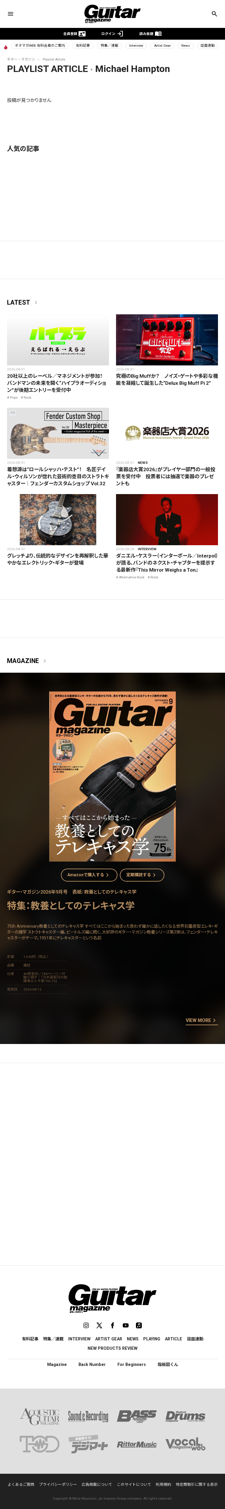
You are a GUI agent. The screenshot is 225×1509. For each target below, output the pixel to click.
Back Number (92, 1364)
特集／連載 (109, 45)
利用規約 (163, 1484)
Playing (151, 1339)
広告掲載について (97, 1484)
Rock (27, 397)
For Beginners (131, 1364)
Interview (136, 45)
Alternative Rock (131, 577)
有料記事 (83, 45)
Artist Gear (162, 45)
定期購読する (142, 875)
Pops (14, 397)
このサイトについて (134, 1484)
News (185, 45)
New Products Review (112, 1348)
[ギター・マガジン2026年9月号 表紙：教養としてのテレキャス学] (112, 858)
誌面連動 (208, 45)
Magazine (27, 661)
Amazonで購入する (89, 875)
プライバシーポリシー (58, 1484)
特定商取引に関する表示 (197, 1484)
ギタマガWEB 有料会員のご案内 (40, 45)
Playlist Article (54, 59)
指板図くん (168, 1364)
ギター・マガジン (21, 59)
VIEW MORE (202, 1021)
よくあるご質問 (21, 1484)
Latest (23, 302)
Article (173, 1339)
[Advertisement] (112, 1123)
